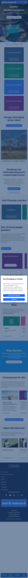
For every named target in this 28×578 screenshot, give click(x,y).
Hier (21, 287)
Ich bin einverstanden (14, 295)
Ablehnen (14, 299)
